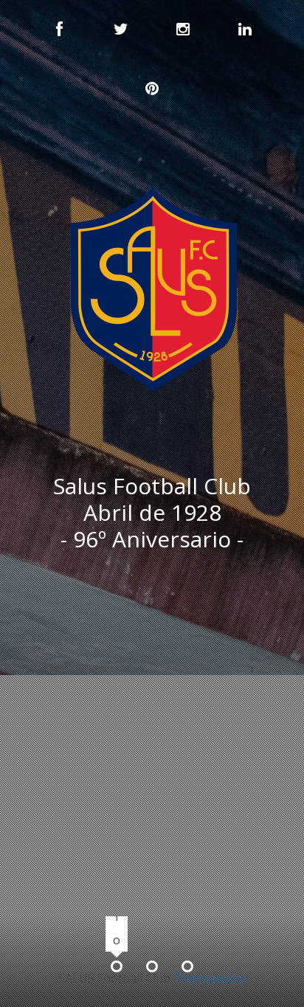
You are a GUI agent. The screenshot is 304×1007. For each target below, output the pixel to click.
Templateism (209, 978)
